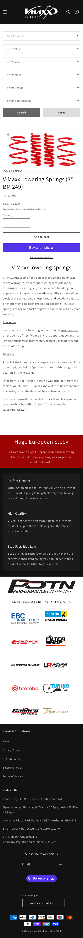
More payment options (41, 256)
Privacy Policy (11, 750)
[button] (5, 12)
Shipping (20, 209)
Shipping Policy (12, 767)
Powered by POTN (52, 931)
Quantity (8, 215)
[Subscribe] (61, 864)
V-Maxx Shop (36, 931)
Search (7, 741)
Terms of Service (13, 776)
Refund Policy (11, 759)
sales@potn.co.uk (14, 409)
